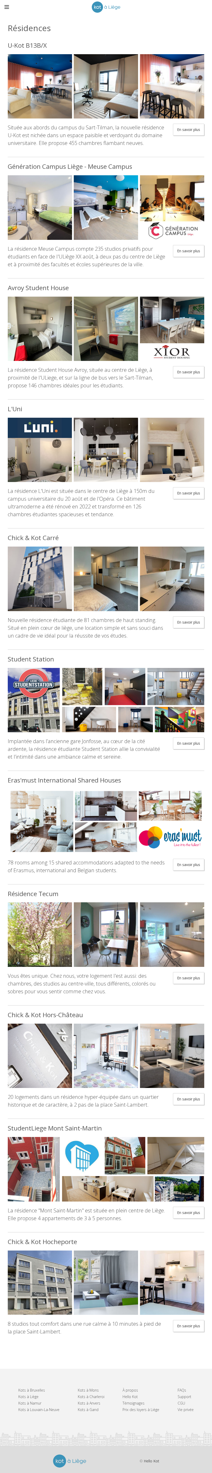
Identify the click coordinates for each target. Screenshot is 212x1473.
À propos (130, 1390)
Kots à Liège (28, 1396)
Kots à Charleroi (91, 1396)
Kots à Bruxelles (31, 1390)
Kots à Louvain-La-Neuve (38, 1409)
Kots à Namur (29, 1403)
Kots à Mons (88, 1390)
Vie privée (186, 1409)
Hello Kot (130, 1396)
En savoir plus (188, 129)
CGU (181, 1403)
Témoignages (134, 1403)
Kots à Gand (88, 1409)
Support (184, 1396)
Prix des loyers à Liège (141, 1409)
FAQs (182, 1390)
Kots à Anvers (89, 1403)
